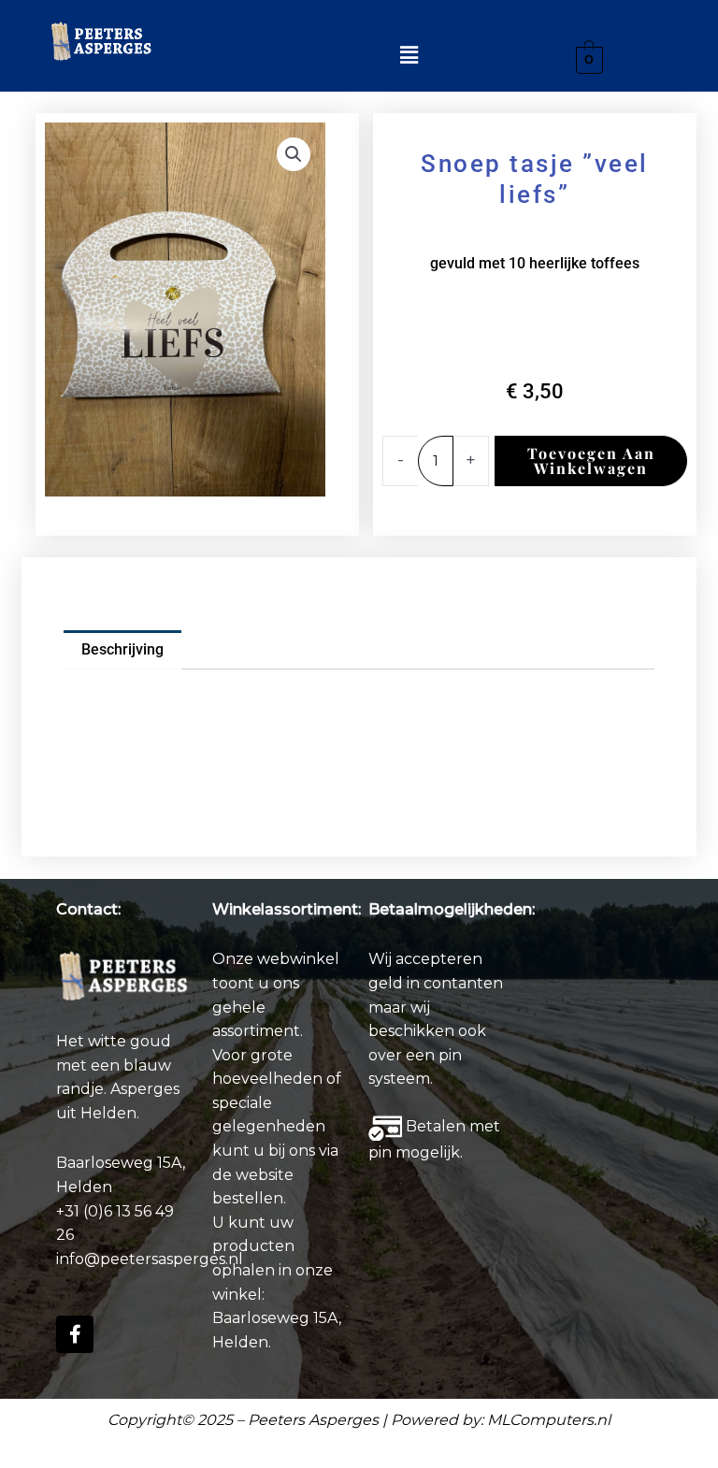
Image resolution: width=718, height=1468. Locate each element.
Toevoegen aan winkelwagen (591, 460)
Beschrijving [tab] (122, 649)
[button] (408, 55)
